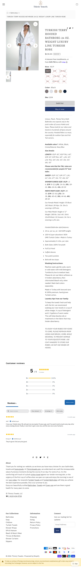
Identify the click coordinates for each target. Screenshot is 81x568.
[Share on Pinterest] (72, 28)
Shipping (33, 517)
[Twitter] (40, 457)
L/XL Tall (56, 76)
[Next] (35, 45)
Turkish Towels (34, 480)
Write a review (70, 402)
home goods (19, 469)
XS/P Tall (55, 81)
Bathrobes (14, 13)
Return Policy (35, 522)
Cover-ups (49, 485)
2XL (64, 76)
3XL (47, 81)
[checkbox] (59, 411)
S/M (54, 71)
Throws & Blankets (13, 536)
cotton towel (35, 474)
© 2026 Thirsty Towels (14, 556)
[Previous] (9, 45)
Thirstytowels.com (34, 469)
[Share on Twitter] (70, 28)
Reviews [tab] (12, 403)
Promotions (34, 528)
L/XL (48, 76)
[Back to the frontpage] (8, 13)
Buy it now (59, 109)
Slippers (9, 541)
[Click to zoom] (35, 24)
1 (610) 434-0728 (15, 496)
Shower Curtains (12, 538)
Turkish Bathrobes (50, 480)
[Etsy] (47, 457)
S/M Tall (62, 71)
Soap (7, 520)
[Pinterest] (44, 457)
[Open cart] (77, 4)
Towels (39, 485)
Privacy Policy (35, 525)
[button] (40, 378)
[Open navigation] (3, 4)
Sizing (32, 520)
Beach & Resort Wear (14, 533)
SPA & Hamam (11, 530)
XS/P (48, 71)
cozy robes (13, 480)
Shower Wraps (11, 528)
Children (9, 522)
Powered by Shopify (31, 556)
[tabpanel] (40, 427)
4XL (64, 81)
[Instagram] (36, 457)
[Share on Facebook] (67, 28)
